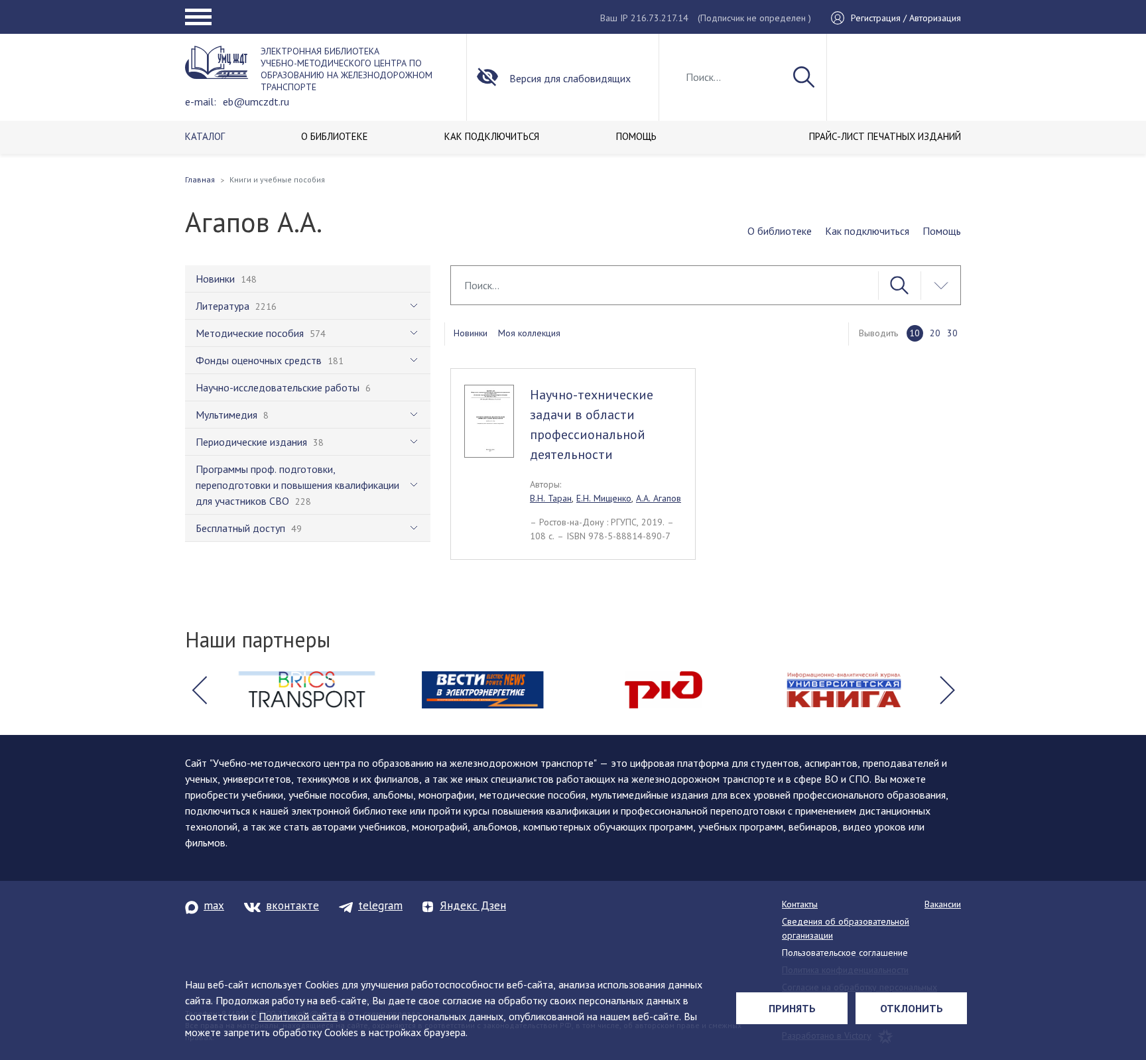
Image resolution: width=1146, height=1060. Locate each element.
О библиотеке (779, 230)
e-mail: (200, 101)
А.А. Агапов (658, 498)
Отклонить (911, 1008)
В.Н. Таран (551, 498)
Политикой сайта (298, 1016)
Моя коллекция (529, 333)
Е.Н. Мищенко (603, 498)
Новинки (470, 333)
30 (952, 333)
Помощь (942, 230)
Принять (792, 1008)
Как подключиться (867, 230)
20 (935, 333)
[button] (199, 690)
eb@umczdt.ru (256, 101)
